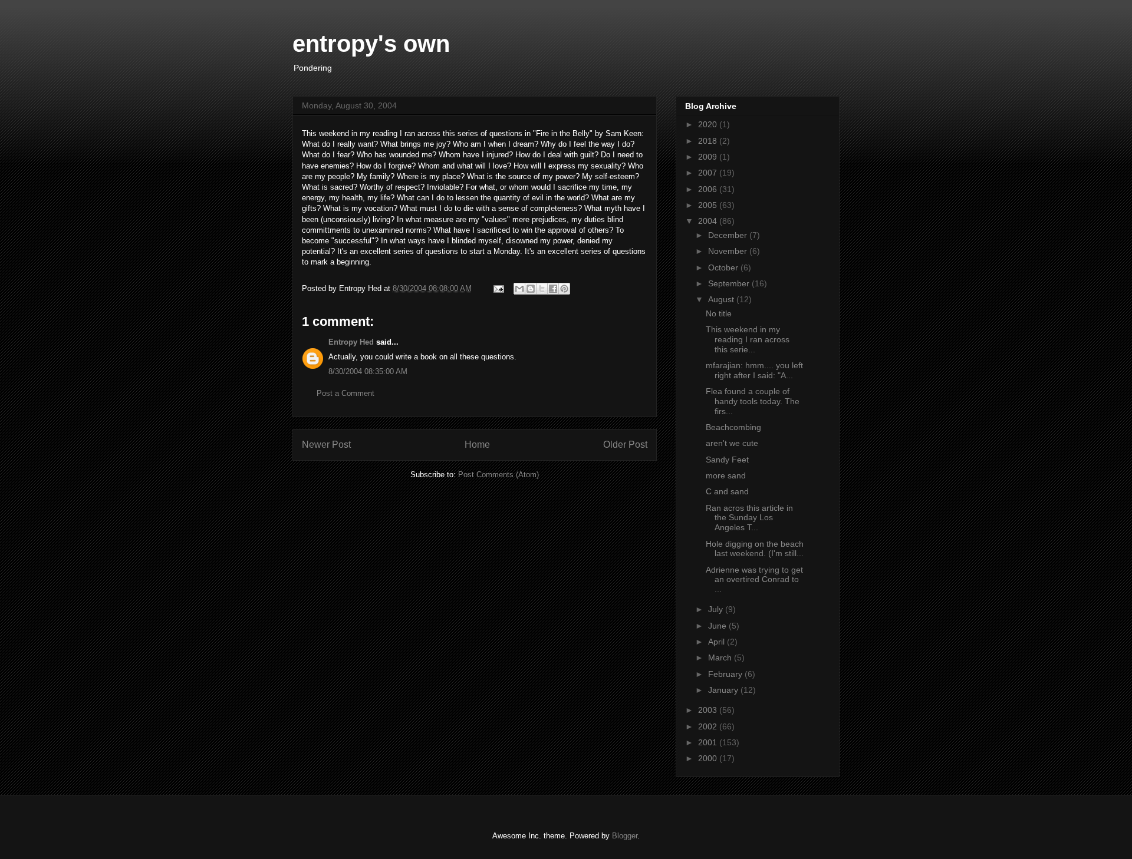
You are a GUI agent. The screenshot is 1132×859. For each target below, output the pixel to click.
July (716, 609)
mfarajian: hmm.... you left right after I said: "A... (754, 370)
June (718, 625)
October (724, 267)
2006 (708, 189)
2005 (708, 205)
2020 (708, 124)
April (717, 641)
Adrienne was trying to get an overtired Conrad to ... (754, 579)
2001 (708, 742)
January (724, 690)
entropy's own (371, 44)
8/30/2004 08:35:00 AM (367, 371)
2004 (708, 221)
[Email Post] (497, 288)
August (722, 299)
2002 (708, 726)
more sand (726, 475)
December (728, 235)
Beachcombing (733, 427)
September (730, 283)
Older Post (625, 445)
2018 (708, 141)
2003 (708, 710)
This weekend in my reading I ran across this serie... (747, 339)
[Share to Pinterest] (564, 289)
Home (477, 445)
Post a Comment (345, 393)
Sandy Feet (727, 459)
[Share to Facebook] (553, 289)
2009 (708, 156)
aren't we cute (732, 443)
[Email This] (519, 289)
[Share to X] (542, 289)
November (728, 251)
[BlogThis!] (531, 289)
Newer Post (326, 445)
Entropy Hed (351, 342)
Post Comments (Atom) (498, 474)
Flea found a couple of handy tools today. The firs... (752, 401)
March (721, 657)
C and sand (727, 491)
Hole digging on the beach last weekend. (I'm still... (755, 549)
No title (719, 313)
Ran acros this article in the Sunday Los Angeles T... (749, 518)
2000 (708, 758)
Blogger (624, 835)
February (726, 674)
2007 (708, 172)
